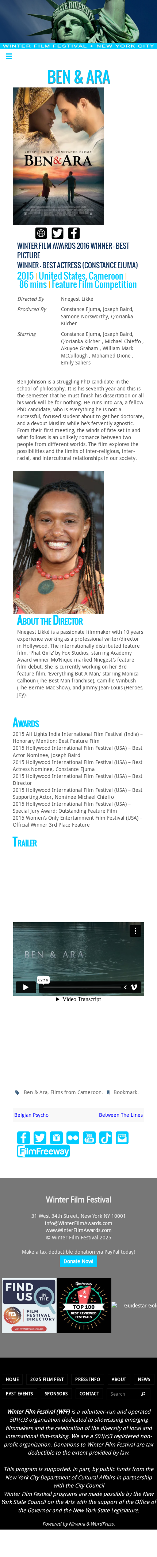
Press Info (87, 1378)
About (119, 1378)
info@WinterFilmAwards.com (78, 1221)
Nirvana (77, 1522)
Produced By (31, 309)
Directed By (30, 298)
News (144, 1378)
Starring (26, 333)
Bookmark (125, 1091)
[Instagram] (56, 1136)
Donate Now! (78, 1259)
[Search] (143, 1392)
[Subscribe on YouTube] (89, 1136)
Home (12, 1378)
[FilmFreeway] (43, 1149)
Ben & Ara (35, 1091)
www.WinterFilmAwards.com (79, 1228)
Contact (89, 1392)
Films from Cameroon (76, 1091)
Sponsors (56, 1392)
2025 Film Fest (47, 1378)
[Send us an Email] (122, 1136)
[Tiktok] (105, 1136)
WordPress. (103, 1522)
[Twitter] (40, 1136)
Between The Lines (121, 1113)
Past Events (19, 1392)
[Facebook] (23, 1136)
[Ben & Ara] (58, 156)
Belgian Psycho (31, 1113)
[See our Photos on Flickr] (72, 1136)
